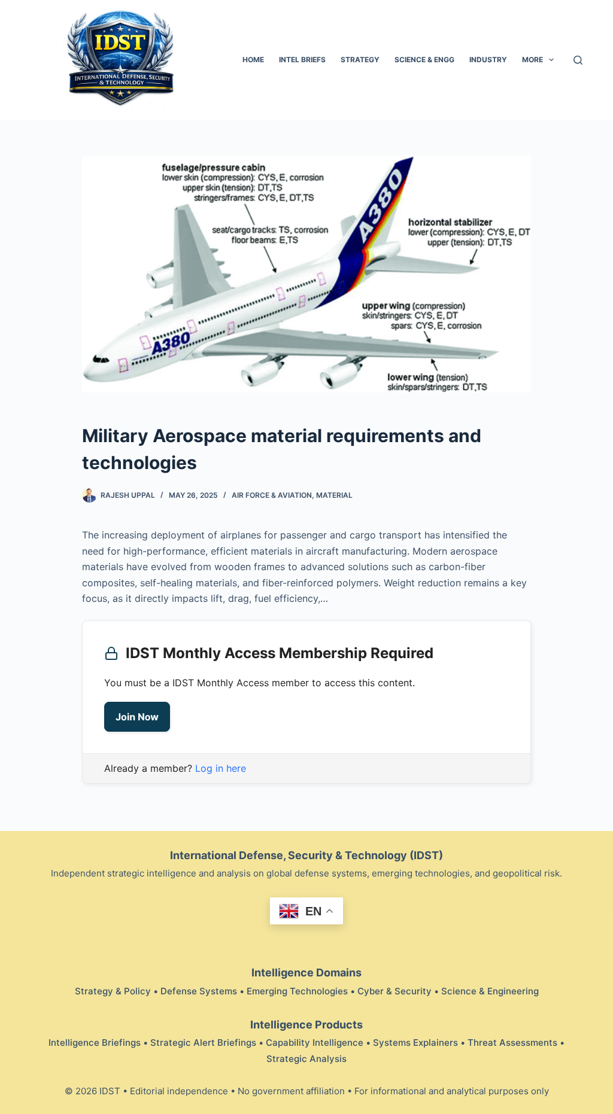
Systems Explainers (415, 1042)
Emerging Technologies (297, 991)
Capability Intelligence (314, 1042)
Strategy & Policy (113, 991)
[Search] (577, 60)
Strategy (360, 59)
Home (253, 59)
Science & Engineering (490, 991)
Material (334, 495)
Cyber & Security (394, 991)
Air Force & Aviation (272, 495)
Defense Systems (198, 991)
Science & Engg (424, 59)
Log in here (220, 768)
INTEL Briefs (302, 59)
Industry (488, 59)
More (532, 59)
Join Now (137, 717)
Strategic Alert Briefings (203, 1042)
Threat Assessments (512, 1042)
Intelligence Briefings (94, 1042)
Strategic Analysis (306, 1058)
